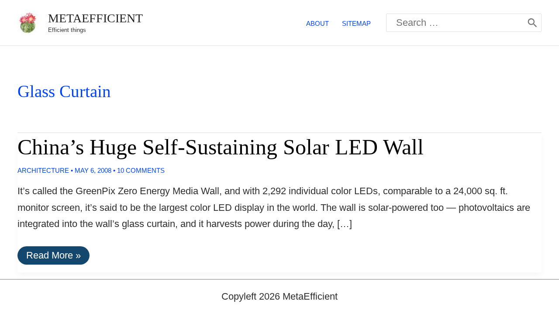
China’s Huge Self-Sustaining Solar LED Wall (220, 147)
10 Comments (141, 170)
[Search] (532, 22)
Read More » (53, 257)
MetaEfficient (95, 18)
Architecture (43, 170)
